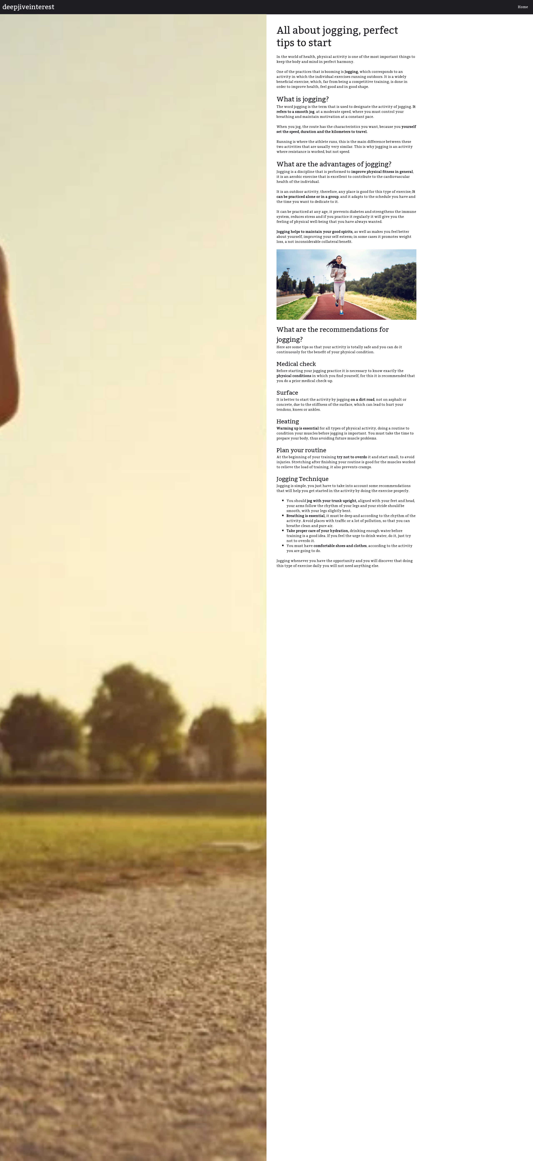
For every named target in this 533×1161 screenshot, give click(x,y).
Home (523, 7)
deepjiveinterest (28, 7)
